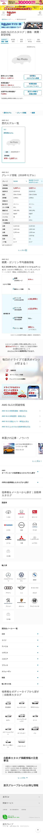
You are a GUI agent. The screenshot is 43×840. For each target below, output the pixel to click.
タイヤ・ (30, 40)
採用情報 (24, 809)
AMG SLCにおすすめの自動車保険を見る (16, 427)
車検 (21, 40)
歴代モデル (7, 113)
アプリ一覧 (5, 826)
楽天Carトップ (6, 19)
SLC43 (15, 181)
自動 (38, 40)
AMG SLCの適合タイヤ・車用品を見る (15, 421)
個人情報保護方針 (14, 809)
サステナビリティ (24, 826)
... (13, 19)
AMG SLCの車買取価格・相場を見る (14, 411)
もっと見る (21, 250)
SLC (5, 129)
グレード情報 (21, 113)
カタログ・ (4, 40)
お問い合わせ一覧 (14, 826)
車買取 (13, 40)
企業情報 (5, 809)
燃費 (33, 113)
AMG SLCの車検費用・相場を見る (14, 416)
